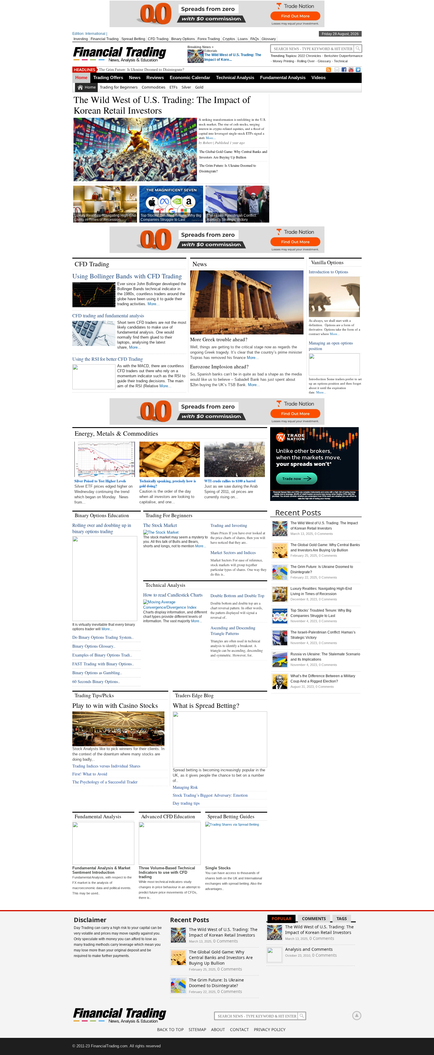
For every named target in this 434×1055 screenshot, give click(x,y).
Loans (243, 39)
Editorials (210, 51)
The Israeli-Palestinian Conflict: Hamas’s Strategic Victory (232, 217)
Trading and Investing (229, 525)
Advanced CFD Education (168, 816)
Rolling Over (306, 61)
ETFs (173, 87)
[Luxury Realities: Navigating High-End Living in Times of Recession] (280, 601)
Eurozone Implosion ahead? (219, 366)
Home (81, 77)
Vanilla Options (327, 262)
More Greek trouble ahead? (218, 339)
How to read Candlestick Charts (173, 595)
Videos (318, 77)
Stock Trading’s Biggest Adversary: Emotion (210, 795)
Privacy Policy (269, 1029)
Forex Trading (209, 39)
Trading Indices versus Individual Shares (106, 766)
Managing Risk (185, 787)
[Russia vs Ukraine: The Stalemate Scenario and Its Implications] (280, 667)
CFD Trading (158, 39)
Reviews (155, 77)
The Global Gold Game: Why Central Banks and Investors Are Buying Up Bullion (221, 957)
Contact (239, 1029)
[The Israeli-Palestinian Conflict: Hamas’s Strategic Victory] (280, 645)
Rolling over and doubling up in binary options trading (101, 528)
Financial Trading (105, 39)
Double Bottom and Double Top (237, 595)
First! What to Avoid (89, 774)
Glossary (269, 39)
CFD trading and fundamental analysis (108, 315)
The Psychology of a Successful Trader (105, 782)
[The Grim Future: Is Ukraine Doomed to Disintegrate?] (280, 579)
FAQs (254, 39)
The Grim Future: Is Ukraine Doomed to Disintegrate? (141, 69)
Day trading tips (186, 803)
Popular (281, 918)
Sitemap (197, 1029)
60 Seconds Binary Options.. (96, 681)
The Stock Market (160, 525)
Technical (340, 61)
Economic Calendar (190, 77)
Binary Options (183, 39)
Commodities (153, 87)
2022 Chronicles (309, 56)
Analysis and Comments (309, 949)
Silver (186, 87)
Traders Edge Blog (194, 695)
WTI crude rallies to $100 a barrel (229, 481)
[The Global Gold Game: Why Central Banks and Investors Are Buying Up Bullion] (280, 558)
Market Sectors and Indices (233, 552)
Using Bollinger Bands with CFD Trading (127, 276)
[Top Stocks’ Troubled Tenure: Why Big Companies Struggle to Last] (280, 623)
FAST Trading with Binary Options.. (103, 664)
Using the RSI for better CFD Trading (107, 359)
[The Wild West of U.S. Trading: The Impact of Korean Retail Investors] (280, 536)
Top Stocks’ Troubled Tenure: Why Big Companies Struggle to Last (171, 217)
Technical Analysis (235, 77)
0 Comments (324, 533)
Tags (342, 918)
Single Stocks (218, 868)
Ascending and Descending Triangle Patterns (233, 630)
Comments (314, 918)
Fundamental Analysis (283, 77)
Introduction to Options (328, 272)
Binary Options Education (102, 515)
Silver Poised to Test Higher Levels (100, 481)
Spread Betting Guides (231, 816)
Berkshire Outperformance (343, 56)
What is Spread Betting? (206, 705)
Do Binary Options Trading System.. (103, 637)
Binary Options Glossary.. (93, 646)
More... (211, 137)
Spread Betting (133, 39)
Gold (199, 87)
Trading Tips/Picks (94, 695)
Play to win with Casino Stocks (115, 705)
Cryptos (229, 39)
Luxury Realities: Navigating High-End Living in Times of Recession (105, 217)
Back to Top (170, 1029)
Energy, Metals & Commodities (116, 433)
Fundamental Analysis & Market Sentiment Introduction (101, 870)
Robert (207, 142)
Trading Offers (108, 77)
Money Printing (283, 61)
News (135, 77)
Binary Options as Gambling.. (97, 672)
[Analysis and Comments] (274, 960)
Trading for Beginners (119, 87)
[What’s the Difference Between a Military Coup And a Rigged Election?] (280, 689)
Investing (81, 39)
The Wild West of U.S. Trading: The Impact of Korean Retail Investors (162, 104)
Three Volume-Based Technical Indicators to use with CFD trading (167, 872)
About (218, 1029)
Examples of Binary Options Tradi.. (102, 655)
